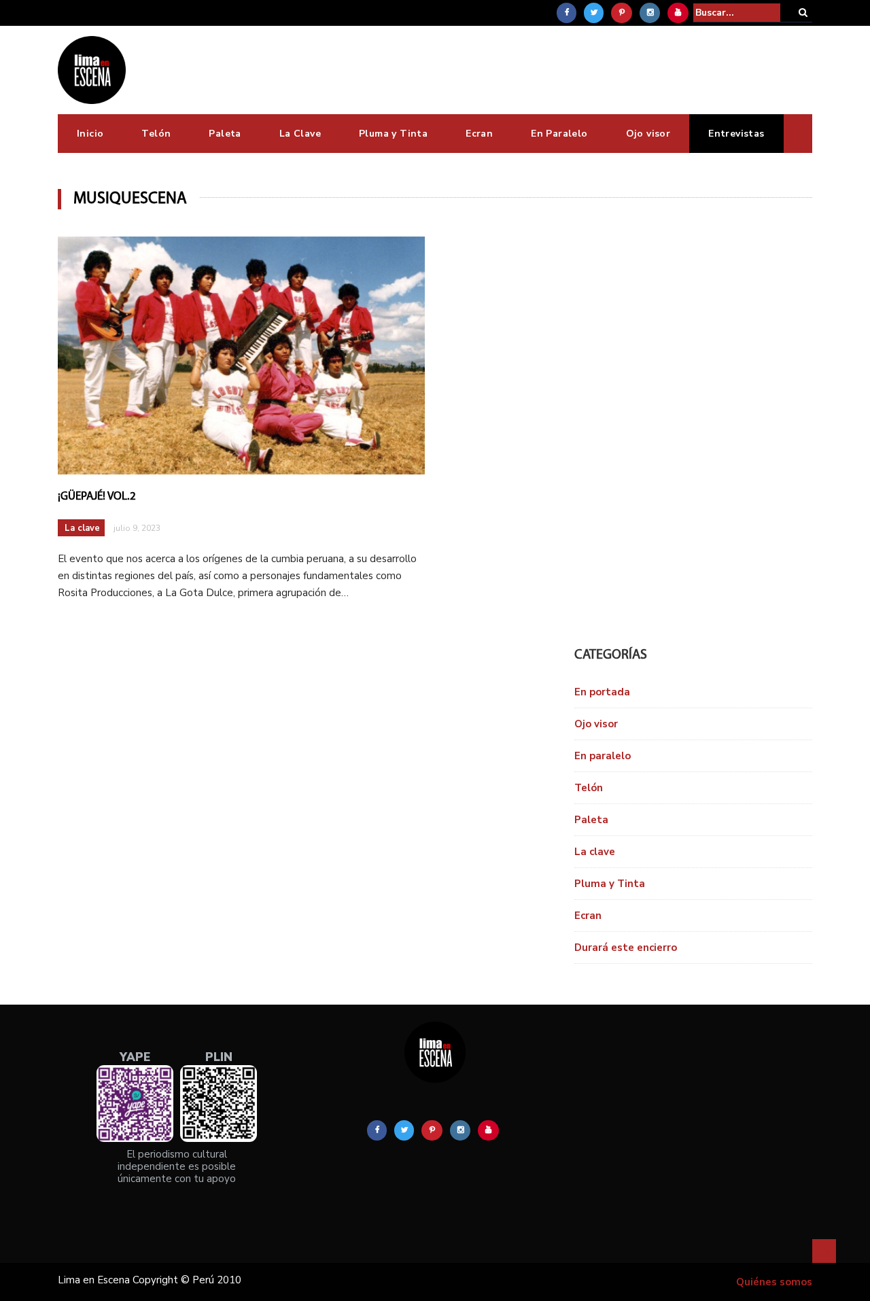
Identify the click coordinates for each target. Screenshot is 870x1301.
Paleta (225, 133)
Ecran (479, 133)
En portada (602, 692)
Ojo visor (648, 133)
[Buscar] (803, 12)
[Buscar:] (736, 12)
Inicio (90, 133)
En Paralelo (559, 133)
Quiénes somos (774, 1282)
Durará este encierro (625, 947)
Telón (156, 133)
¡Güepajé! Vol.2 (97, 496)
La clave (82, 528)
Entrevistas (736, 133)
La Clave (300, 133)
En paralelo (602, 756)
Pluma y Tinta (393, 133)
